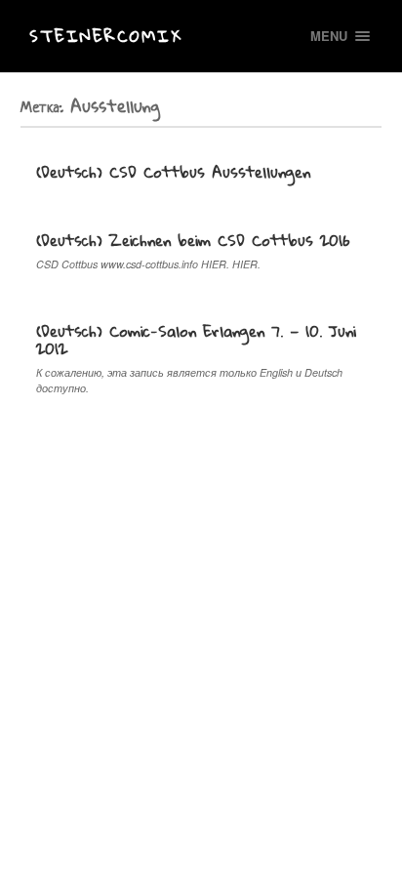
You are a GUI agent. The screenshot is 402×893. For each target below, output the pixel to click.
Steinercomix (105, 35)
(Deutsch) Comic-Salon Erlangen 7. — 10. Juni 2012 (196, 339)
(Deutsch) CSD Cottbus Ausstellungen (173, 171)
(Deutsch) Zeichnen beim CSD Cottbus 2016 (193, 240)
